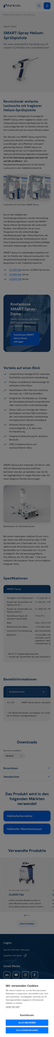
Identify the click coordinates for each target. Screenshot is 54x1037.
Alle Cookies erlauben (27, 1030)
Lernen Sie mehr (12, 1007)
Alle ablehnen (27, 1023)
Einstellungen (27, 1015)
